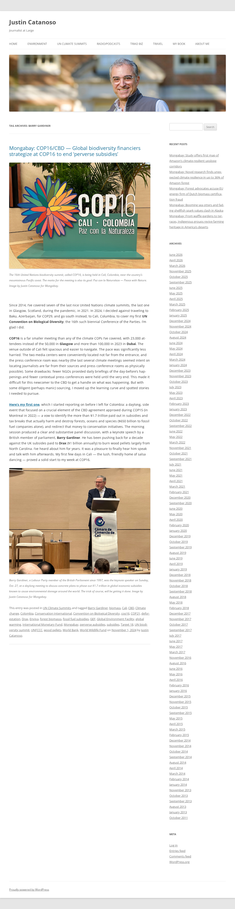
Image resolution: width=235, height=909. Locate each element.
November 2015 (180, 702)
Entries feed (177, 851)
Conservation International (53, 613)
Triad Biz (136, 44)
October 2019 (178, 542)
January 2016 (178, 691)
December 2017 (179, 613)
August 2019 (177, 553)
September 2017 (180, 630)
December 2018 (179, 575)
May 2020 (175, 514)
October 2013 (178, 796)
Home (13, 44)
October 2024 (178, 332)
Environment (37, 44)
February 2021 (179, 492)
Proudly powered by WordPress (29, 890)
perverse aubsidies (92, 624)
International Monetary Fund (42, 624)
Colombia (27, 613)
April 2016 (176, 680)
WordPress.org (179, 862)
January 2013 (178, 812)
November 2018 (180, 580)
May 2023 (175, 393)
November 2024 (180, 326)
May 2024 (175, 348)
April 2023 (176, 398)
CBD (131, 608)
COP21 (135, 613)
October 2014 (178, 751)
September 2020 (180, 503)
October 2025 (178, 277)
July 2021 (175, 464)
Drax (25, 619)
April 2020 (176, 520)
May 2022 (175, 437)
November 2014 (180, 746)
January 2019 (178, 569)
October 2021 (178, 453)
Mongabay (71, 624)
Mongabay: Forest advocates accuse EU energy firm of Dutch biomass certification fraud (196, 193)
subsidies (113, 624)
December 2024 (179, 321)
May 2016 (175, 674)
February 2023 (179, 404)
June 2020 (175, 508)
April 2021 (176, 481)
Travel (158, 44)
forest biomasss (51, 619)
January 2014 (178, 784)
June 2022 (175, 431)
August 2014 (177, 762)
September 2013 (180, 801)
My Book (179, 44)
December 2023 (179, 370)
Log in (173, 845)
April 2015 (176, 724)
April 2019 (176, 564)
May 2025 (175, 293)
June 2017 (175, 641)
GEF (92, 619)
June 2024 (175, 343)
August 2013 (177, 807)
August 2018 (177, 597)
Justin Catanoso (32, 22)
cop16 (125, 613)
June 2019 (175, 558)
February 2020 (179, 525)
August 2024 (177, 337)
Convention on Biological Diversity (96, 613)
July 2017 (175, 635)
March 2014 (177, 773)
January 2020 (178, 531)
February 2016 (179, 685)
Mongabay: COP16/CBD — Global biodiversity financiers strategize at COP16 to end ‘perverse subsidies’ (74, 150)
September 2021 (180, 459)
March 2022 (177, 442)
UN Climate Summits (72, 44)
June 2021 (175, 470)
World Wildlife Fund (93, 630)
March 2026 (177, 266)
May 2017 (175, 646)
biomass (115, 608)
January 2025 (178, 315)
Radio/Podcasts (108, 44)
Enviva (34, 619)
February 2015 (179, 735)
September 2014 (180, 757)
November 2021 (180, 448)
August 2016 (177, 663)
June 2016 (175, 669)
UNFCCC (36, 630)
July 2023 (175, 387)
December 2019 (179, 536)
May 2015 (175, 718)
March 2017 (177, 652)
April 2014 (176, 768)
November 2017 (180, 619)
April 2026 (176, 260)
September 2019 (180, 547)
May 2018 (175, 602)
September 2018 (180, 591)
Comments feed (180, 856)
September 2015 (180, 713)
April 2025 (176, 299)
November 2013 (180, 790)
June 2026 (175, 255)
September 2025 (180, 282)
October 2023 (178, 382)
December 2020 (179, 497)
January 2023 (178, 409)
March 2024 (177, 359)
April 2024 (176, 354)
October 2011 (178, 818)
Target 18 (127, 624)
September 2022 (180, 426)
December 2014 (179, 740)
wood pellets (52, 630)
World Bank (70, 630)
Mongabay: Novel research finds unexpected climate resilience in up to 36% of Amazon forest (196, 177)
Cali (124, 608)
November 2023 (180, 376)
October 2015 (178, 707)
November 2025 (180, 271)
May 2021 (175, 475)
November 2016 (180, 658)
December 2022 (179, 415)
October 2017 (178, 624)
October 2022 (178, 420)
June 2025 (175, 288)
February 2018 (179, 608)
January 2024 (178, 365)
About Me (202, 44)
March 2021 (177, 486)
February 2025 (179, 310)
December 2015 (179, 696)
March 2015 (177, 729)
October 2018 (178, 586)
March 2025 (177, 304)
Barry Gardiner (98, 608)
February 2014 (179, 779)
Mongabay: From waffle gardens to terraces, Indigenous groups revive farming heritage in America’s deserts (196, 221)
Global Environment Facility (115, 619)
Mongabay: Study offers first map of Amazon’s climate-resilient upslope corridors (194, 160)
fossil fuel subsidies (76, 619)
